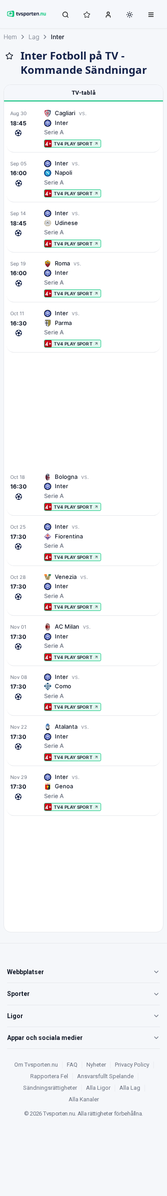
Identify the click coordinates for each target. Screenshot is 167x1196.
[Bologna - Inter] (83, 492)
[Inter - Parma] (83, 328)
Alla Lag (129, 1087)
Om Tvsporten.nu (36, 1064)
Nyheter (96, 1064)
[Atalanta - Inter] (83, 742)
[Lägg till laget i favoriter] (9, 56)
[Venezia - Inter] (83, 592)
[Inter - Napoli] (83, 178)
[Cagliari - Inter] (83, 128)
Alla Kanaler (84, 1099)
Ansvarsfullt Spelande (105, 1076)
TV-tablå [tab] (84, 92)
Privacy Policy (132, 1064)
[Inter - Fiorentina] (83, 542)
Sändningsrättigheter (50, 1087)
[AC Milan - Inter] (83, 642)
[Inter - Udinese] (83, 228)
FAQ (72, 1064)
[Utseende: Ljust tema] (129, 14)
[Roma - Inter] (83, 278)
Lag (34, 36)
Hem (10, 36)
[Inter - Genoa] (83, 792)
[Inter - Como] (83, 692)
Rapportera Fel (49, 1076)
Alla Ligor (98, 1087)
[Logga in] (108, 14)
